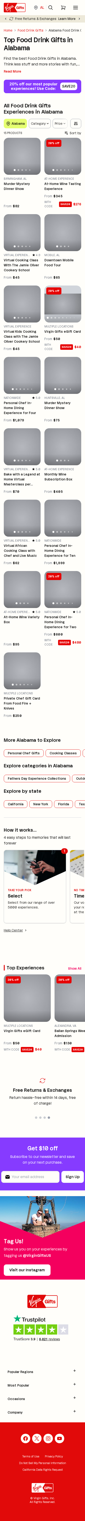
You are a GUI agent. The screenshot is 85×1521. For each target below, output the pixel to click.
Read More (12, 71)
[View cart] (63, 7)
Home (8, 30)
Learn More (67, 19)
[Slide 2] (18, 170)
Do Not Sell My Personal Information (42, 1463)
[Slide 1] (15, 170)
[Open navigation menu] (75, 7)
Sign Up (73, 1177)
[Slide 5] (29, 170)
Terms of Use (30, 1456)
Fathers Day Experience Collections (37, 778)
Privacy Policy (54, 1456)
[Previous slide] (6, 19)
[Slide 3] (22, 170)
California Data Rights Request (42, 1469)
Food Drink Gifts (30, 30)
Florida (63, 804)
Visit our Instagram (27, 1270)
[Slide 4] (26, 170)
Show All (74, 968)
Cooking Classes (63, 753)
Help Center (13, 930)
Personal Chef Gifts (24, 753)
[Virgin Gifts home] (15, 7)
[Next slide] (79, 19)
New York (40, 804)
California (15, 804)
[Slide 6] (72, 170)
